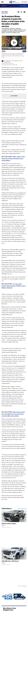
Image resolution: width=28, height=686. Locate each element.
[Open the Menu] (2, 2)
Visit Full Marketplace (21, 508)
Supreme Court (12, 398)
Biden (3, 121)
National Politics (5, 12)
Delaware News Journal (15, 350)
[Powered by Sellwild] (24, 586)
